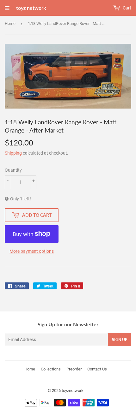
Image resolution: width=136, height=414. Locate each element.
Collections (51, 369)
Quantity (13, 170)
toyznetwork (72, 390)
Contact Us (97, 369)
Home (10, 23)
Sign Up (119, 339)
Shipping (13, 153)
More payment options (31, 251)
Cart (126, 7)
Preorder (74, 369)
